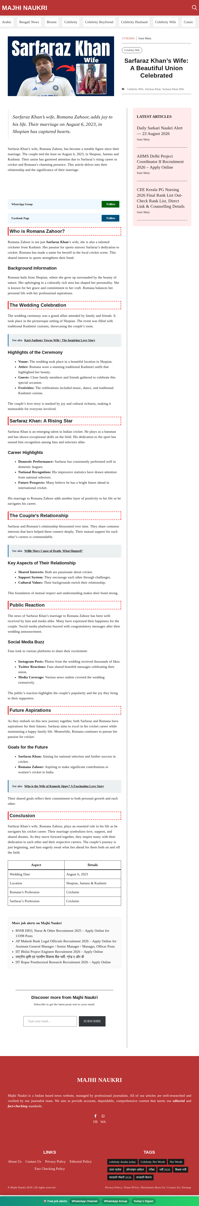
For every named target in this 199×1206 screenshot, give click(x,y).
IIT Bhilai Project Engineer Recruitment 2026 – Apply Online (59, 952)
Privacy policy (55, 1161)
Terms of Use (131, 1187)
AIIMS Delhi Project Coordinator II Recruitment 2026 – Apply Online (160, 162)
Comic (188, 22)
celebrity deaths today (122, 1161)
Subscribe (92, 1021)
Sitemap (186, 1187)
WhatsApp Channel (84, 1201)
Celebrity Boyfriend (99, 22)
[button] (194, 8)
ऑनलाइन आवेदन (135, 1169)
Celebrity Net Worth (153, 1161)
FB (95, 1122)
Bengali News (29, 22)
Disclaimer (147, 1187)
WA (103, 1122)
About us (15, 1161)
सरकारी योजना (144, 1177)
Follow (110, 204)
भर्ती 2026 (164, 1169)
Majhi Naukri (24, 7)
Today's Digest (143, 1201)
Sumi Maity (144, 38)
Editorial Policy (81, 1161)
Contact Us (33, 1161)
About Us (159, 1187)
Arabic (6, 22)
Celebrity (70, 22)
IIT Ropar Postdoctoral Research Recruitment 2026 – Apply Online (63, 962)
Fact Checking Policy (50, 1169)
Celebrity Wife (165, 22)
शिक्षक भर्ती (180, 1169)
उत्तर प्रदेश (115, 1169)
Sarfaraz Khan (153, 89)
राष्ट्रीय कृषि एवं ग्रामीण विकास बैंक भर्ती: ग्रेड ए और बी (50, 957)
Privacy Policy (113, 1187)
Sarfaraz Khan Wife (173, 89)
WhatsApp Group (115, 1201)
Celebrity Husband (134, 22)
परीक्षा (151, 1169)
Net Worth (176, 1161)
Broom (52, 22)
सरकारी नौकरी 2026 (120, 1177)
